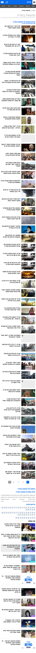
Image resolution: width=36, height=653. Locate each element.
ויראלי (9, 6)
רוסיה (2, 501)
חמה (20, 497)
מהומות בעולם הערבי (21, 495)
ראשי (33, 6)
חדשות (28, 6)
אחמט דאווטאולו (5, 499)
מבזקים (21, 6)
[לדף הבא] (9, 482)
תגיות (29, 2)
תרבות (3, 6)
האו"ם (17, 497)
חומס (8, 495)
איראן (14, 499)
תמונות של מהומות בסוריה (26, 489)
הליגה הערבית (31, 499)
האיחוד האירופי (11, 497)
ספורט (15, 6)
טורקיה (2, 495)
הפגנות (33, 497)
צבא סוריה (21, 499)
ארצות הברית (13, 495)
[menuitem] (28, 6)
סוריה (33, 495)
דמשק (29, 497)
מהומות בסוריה (26, 10)
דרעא (5, 495)
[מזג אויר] (6, 2)
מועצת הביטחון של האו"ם (28, 501)
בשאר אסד (29, 495)
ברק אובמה (25, 497)
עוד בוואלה (31, 521)
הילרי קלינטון (4, 497)
